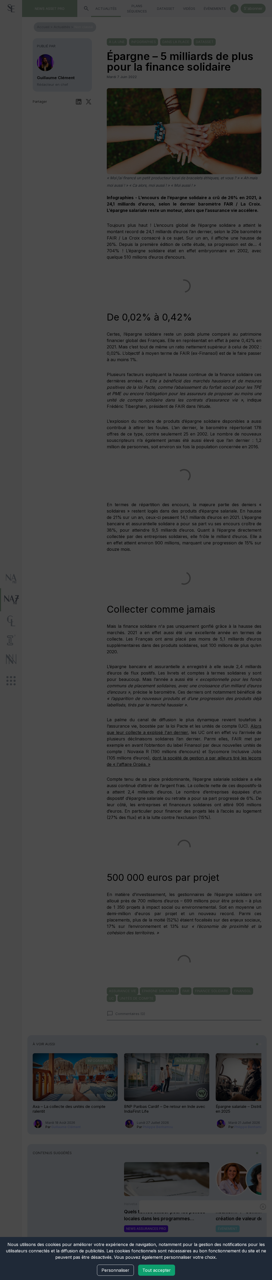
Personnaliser (115, 1270)
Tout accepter (156, 1270)
